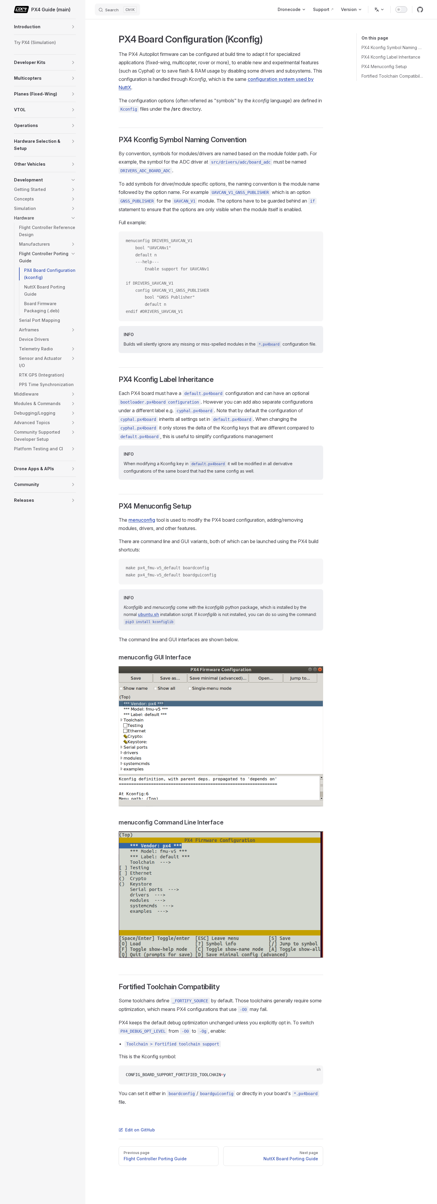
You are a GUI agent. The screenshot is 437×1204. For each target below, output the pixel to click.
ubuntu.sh (148, 614)
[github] (420, 9)
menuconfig (141, 520)
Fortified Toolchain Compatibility (392, 76)
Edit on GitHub (140, 1129)
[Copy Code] (314, 241)
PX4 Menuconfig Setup (384, 66)
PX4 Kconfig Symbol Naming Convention (392, 47)
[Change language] (379, 9)
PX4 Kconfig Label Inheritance (390, 56)
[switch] (401, 9)
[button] (73, 27)
